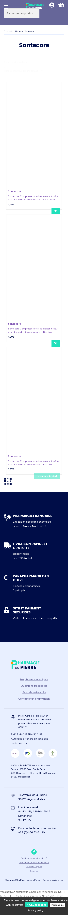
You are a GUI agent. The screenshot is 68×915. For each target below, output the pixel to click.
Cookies (34, 871)
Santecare (14, 191)
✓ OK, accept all (36, 904)
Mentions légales (34, 866)
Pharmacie (8, 31)
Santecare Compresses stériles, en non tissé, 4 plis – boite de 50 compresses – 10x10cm (33, 330)
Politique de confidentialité (34, 858)
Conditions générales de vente (34, 862)
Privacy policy (35, 910)
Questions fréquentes (34, 685)
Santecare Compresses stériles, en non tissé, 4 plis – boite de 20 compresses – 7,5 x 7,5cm (33, 198)
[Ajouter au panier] (55, 211)
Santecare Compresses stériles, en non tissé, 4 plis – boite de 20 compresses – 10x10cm (33, 463)
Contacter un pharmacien (34, 698)
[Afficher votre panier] (61, 5)
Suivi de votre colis (34, 692)
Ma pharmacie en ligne (34, 679)
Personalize (57, 905)
